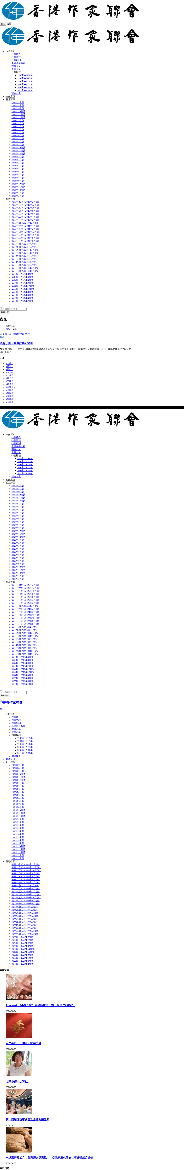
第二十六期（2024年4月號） (26, 226)
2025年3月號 (18, 162)
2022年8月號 (18, 105)
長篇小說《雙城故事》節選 (16, 343)
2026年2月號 (18, 196)
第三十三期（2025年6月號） (26, 214)
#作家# (9, 393)
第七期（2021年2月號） (24, 283)
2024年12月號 (18, 153)
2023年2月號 (18, 123)
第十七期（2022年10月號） (25, 253)
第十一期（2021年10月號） (25, 271)
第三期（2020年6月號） (24, 295)
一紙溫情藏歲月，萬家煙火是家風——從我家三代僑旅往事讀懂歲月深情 (49, 1157)
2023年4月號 (18, 129)
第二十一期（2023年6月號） (26, 241)
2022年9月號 (18, 108)
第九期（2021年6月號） (24, 277)
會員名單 (16, 69)
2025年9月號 (18, 180)
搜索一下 (5, 312)
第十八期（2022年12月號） (25, 250)
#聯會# (9, 384)
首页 (8, 329)
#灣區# (9, 390)
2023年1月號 (18, 120)
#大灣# (9, 402)
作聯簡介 (16, 54)
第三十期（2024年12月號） (25, 223)
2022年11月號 (18, 114)
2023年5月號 (18, 132)
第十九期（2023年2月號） (25, 247)
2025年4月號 (18, 165)
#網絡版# (10, 387)
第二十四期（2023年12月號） (26, 232)
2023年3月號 (18, 126)
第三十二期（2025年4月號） (26, 217)
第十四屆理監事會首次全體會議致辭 (27, 1119)
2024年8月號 (18, 144)
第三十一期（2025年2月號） (26, 220)
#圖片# (9, 378)
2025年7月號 (18, 174)
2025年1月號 (18, 156)
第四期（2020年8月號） (24, 292)
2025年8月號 (18, 177)
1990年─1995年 (25, 78)
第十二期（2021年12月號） (25, 268)
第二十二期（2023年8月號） (26, 238)
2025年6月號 (18, 171)
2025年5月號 (18, 168)
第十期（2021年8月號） (24, 274)
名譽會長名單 (18, 63)
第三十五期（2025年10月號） (26, 208)
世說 (2, 337)
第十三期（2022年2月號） (25, 265)
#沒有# (9, 396)
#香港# (9, 366)
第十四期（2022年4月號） (25, 262)
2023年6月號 (18, 135)
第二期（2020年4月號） (24, 298)
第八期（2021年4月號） (24, 280)
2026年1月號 (18, 193)
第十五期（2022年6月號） (25, 259)
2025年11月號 (18, 186)
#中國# (9, 381)
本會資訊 (10, 96)
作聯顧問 (16, 60)
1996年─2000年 (25, 81)
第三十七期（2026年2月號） (26, 202)
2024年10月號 (18, 147)
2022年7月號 (18, 102)
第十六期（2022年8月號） (25, 256)
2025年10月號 (18, 183)
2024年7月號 (18, 141)
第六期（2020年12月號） (24, 286)
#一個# (9, 375)
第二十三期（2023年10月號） (26, 235)
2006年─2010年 (25, 87)
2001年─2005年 (25, 84)
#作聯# (9, 399)
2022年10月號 (18, 111)
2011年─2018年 (25, 90)
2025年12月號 (18, 190)
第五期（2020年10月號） (24, 289)
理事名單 (16, 66)
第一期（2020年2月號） (24, 301)
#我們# (9, 369)
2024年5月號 (18, 138)
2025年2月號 (18, 159)
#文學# (9, 363)
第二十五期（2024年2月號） (26, 229)
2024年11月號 (18, 150)
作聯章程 (16, 57)
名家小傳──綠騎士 (17, 1081)
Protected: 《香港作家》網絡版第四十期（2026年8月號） (40, 1005)
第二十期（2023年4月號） (25, 244)
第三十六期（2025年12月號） (26, 205)
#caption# (10, 372)
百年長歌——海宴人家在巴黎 (23, 1043)
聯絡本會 (16, 93)
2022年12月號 (18, 117)
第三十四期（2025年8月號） (26, 211)
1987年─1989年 (25, 75)
